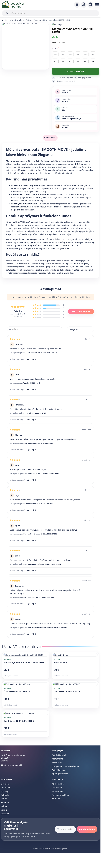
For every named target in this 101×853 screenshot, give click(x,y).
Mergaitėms (57, 758)
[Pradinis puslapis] (2, 20)
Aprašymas (50, 137)
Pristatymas (57, 791)
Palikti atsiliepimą (81, 311)
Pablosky (5, 795)
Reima (4, 806)
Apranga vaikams (60, 773)
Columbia (5, 787)
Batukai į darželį (59, 755)
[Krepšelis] (90, 5)
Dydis (54, 48)
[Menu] (96, 4)
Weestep (5, 813)
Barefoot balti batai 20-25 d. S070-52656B (40, 534)
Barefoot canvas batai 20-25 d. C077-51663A (41, 473)
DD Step (4, 791)
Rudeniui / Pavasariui (34, 20)
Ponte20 (5, 802)
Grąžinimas (57, 787)
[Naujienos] (77, 5)
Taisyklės (56, 798)
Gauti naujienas (87, 829)
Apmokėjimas (58, 783)
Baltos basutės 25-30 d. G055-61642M (38, 443)
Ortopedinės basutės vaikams (65, 766)
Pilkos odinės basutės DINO (34, 413)
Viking (4, 809)
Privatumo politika (60, 795)
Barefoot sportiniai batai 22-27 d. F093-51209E (42, 564)
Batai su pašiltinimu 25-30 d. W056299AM (40, 353)
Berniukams (19, 20)
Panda (4, 798)
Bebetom (5, 783)
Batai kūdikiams (59, 770)
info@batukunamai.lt (13, 765)
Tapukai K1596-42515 (31, 383)
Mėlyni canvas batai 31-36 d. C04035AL (39, 597)
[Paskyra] (84, 5)
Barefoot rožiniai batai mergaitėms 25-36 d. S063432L (45, 627)
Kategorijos (9, 20)
